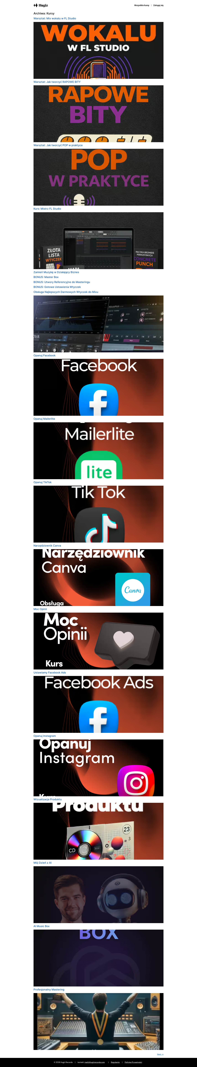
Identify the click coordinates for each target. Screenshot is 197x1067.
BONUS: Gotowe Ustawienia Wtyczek (57, 287)
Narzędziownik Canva (47, 545)
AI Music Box (42, 926)
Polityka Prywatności (133, 1062)
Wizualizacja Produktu (48, 799)
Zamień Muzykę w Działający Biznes (56, 272)
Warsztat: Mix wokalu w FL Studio (55, 18)
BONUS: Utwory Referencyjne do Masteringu (62, 282)
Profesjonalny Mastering (49, 989)
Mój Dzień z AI (43, 862)
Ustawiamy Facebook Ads (50, 672)
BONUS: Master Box (46, 277)
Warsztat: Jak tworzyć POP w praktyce (58, 145)
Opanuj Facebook (45, 355)
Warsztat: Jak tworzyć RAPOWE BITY (57, 81)
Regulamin (115, 1062)
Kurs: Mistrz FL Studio (47, 208)
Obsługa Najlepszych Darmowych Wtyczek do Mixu (66, 292)
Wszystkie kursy (141, 5)
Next (160, 1054)
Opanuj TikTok (43, 482)
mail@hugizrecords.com (95, 1062)
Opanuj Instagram (45, 735)
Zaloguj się (158, 5)
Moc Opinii (40, 609)
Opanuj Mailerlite (44, 418)
